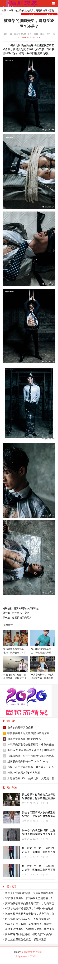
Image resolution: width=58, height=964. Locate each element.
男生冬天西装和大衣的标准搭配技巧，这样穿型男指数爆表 (38, 814)
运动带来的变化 (20, 612)
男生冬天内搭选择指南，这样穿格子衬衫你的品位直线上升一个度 (38, 833)
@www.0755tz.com (31, 37)
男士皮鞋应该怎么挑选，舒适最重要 (25, 939)
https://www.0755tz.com (29, 956)
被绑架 (35, 608)
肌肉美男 (27, 608)
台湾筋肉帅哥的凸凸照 (18, 727)
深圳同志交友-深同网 (32, 952)
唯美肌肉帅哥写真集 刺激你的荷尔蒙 (26, 733)
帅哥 (11, 10)
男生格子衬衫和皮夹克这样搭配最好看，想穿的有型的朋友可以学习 (38, 798)
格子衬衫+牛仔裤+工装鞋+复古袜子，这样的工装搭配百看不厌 (38, 851)
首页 (4, 10)
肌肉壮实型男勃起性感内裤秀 (22, 739)
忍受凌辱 (18, 608)
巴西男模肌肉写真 (22, 617)
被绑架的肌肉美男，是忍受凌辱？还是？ (35, 10)
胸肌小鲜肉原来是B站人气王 (22, 772)
